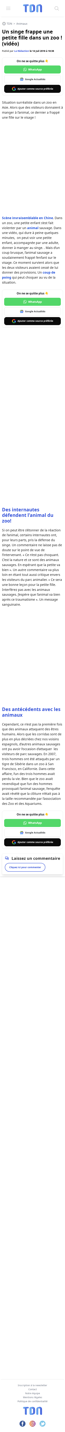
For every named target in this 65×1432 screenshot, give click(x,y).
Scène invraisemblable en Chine (27, 218)
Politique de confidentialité (33, 1401)
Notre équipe (32, 1393)
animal (32, 228)
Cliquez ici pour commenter (25, 867)
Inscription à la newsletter (32, 1385)
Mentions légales (32, 1397)
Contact (32, 1389)
